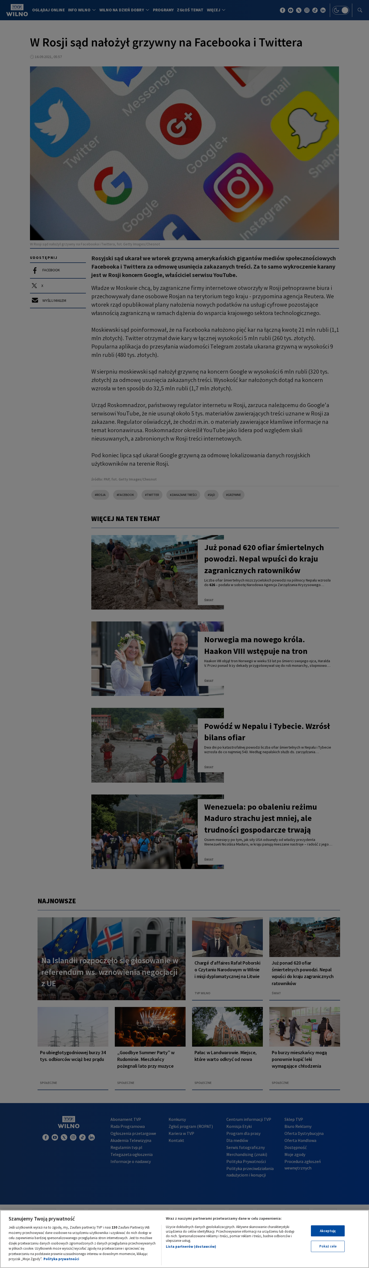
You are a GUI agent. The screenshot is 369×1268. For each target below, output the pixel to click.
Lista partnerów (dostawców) (191, 1246)
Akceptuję (328, 1231)
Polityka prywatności (61, 1259)
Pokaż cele (328, 1246)
